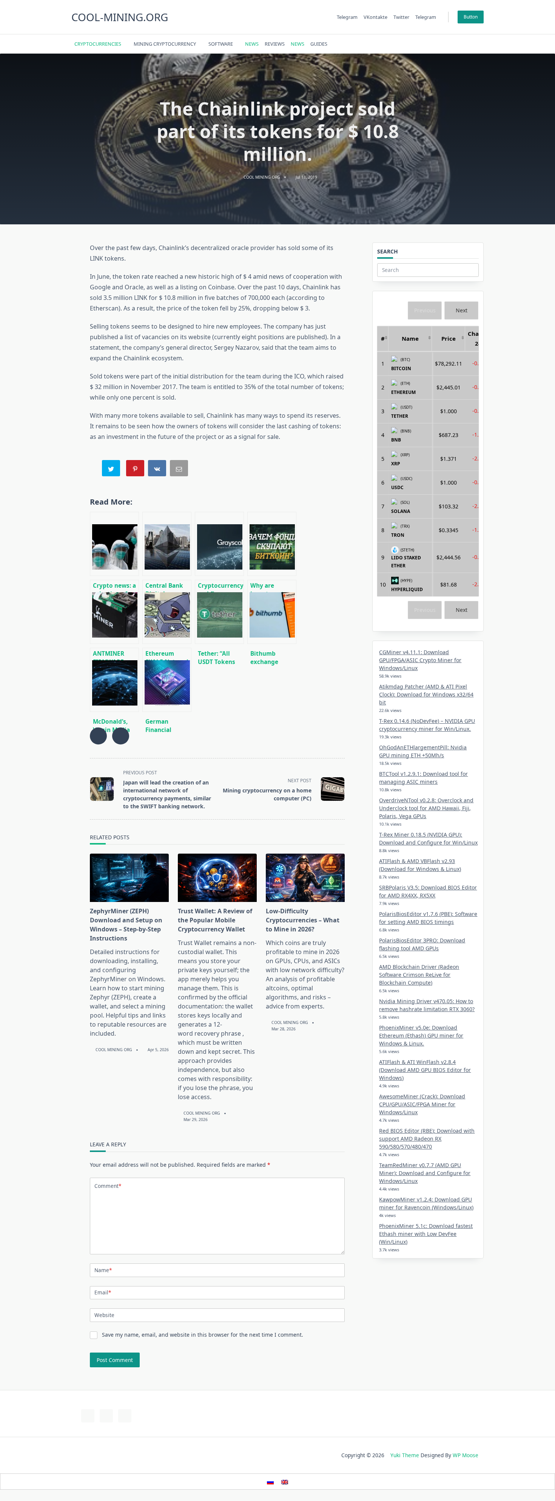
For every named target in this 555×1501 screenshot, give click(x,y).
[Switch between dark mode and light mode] (460, 43)
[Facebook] (427, 44)
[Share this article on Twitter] (120, 735)
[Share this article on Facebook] (98, 735)
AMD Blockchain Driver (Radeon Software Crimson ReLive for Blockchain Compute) (419, 974)
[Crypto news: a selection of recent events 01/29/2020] (114, 544)
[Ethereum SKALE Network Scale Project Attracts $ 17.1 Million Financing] (166, 612)
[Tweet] (112, 469)
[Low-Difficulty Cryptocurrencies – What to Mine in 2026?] (305, 878)
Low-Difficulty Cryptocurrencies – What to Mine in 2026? (302, 920)
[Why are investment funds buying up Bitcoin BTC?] (271, 544)
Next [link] (461, 310)
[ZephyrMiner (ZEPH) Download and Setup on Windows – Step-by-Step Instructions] (129, 878)
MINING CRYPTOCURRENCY (165, 43)
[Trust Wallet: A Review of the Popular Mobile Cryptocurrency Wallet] (217, 878)
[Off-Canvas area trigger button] (480, 43)
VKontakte (375, 17)
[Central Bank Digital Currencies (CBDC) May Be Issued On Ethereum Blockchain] (166, 544)
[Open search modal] (470, 43)
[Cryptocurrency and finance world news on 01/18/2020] (219, 544)
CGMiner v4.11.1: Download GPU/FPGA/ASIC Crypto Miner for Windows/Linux (420, 660)
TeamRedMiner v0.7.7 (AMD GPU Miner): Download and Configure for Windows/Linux (424, 1172)
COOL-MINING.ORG (119, 17)
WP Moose (465, 1455)
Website (104, 1315)
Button (471, 17)
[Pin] (136, 469)
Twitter (401, 17)
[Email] (180, 469)
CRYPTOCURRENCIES (97, 43)
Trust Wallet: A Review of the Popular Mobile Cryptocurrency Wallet (215, 920)
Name (103, 1270)
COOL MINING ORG (262, 177)
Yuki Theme (404, 1455)
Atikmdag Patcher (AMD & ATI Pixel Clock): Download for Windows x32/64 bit (426, 694)
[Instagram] (446, 44)
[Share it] (158, 469)
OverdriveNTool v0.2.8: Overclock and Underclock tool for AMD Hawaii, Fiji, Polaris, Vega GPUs (426, 808)
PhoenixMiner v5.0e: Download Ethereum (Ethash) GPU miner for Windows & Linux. (421, 1035)
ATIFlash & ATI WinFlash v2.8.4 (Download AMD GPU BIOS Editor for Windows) (425, 1069)
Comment (107, 1185)
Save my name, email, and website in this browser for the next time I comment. (202, 1334)
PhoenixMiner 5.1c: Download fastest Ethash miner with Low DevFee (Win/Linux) (426, 1233)
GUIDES (318, 43)
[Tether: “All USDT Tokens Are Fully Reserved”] (219, 612)
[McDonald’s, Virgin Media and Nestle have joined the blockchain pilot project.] (114, 680)
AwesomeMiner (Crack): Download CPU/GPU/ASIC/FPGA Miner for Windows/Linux (422, 1104)
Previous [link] (425, 310)
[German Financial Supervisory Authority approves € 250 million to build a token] (166, 680)
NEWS (252, 43)
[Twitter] (437, 44)
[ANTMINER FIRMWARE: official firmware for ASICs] (114, 612)
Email (102, 1292)
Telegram (347, 17)
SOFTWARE (220, 43)
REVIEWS (275, 43)
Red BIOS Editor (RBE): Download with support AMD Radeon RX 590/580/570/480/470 (427, 1138)
